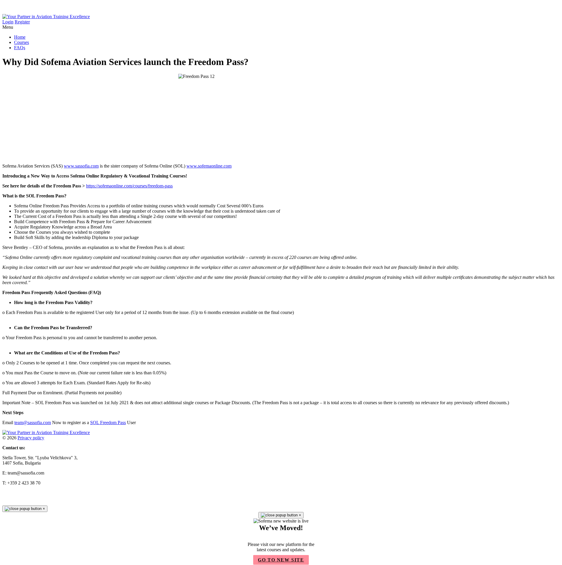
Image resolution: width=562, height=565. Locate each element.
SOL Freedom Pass (108, 422)
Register (22, 21)
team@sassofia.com (32, 422)
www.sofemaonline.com (209, 165)
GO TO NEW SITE (281, 559)
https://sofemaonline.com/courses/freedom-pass (129, 185)
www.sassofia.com (81, 165)
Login (7, 21)
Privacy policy (31, 437)
